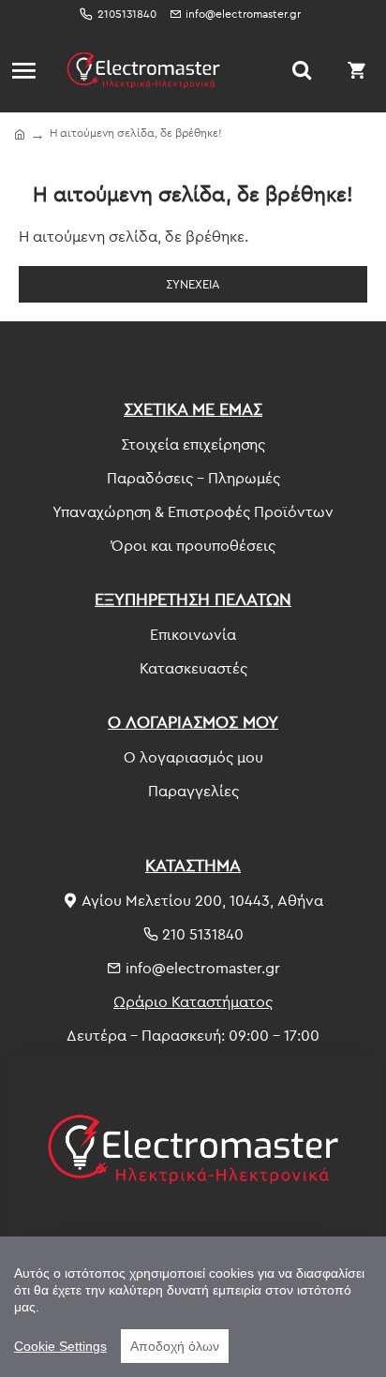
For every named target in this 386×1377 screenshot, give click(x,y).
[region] (193, 1306)
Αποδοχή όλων (174, 1346)
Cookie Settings (60, 1346)
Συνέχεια (193, 283)
